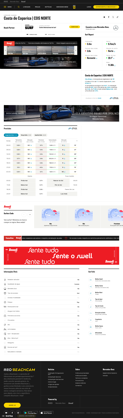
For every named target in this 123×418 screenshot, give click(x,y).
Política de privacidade (82, 373)
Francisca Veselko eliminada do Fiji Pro (37, 43)
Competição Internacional (55, 379)
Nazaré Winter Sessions (110, 373)
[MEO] (6, 1)
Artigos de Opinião (53, 384)
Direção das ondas (91, 55)
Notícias (105, 375)
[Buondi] (23, 1)
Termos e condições (81, 378)
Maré (108, 62)
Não (78, 298)
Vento (108, 41)
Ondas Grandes (52, 387)
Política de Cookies (81, 375)
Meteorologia (52, 382)
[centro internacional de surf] (51, 27)
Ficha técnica (79, 380)
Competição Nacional (54, 377)
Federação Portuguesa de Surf (56, 373)
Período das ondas (91, 48)
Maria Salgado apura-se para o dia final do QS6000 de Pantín (73, 43)
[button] (5, 50)
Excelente (77, 284)
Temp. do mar (111, 55)
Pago (78, 302)
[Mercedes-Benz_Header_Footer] (14, 1)
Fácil (78, 293)
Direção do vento (112, 48)
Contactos (78, 385)
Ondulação (88, 41)
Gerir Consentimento (78, 413)
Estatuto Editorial (80, 383)
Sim (78, 279)
